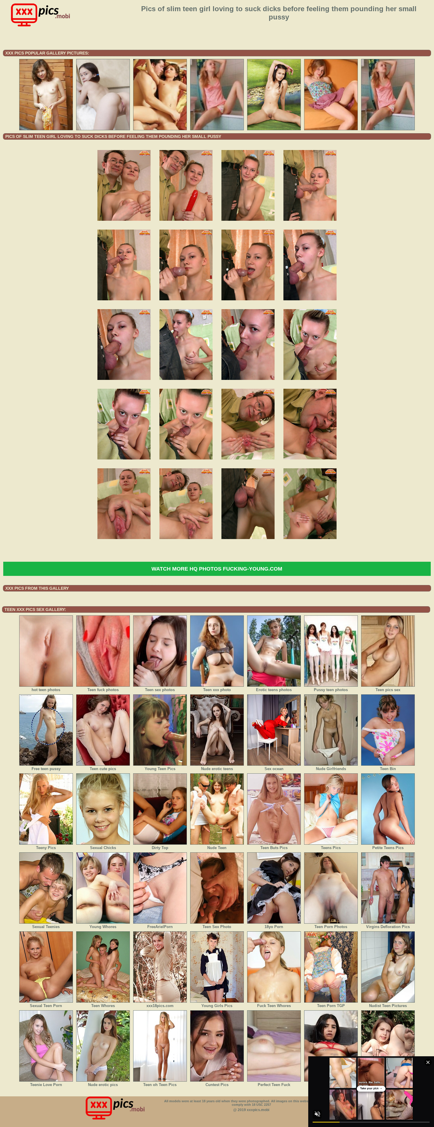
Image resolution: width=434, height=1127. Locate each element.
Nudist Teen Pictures (388, 1006)
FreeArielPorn (160, 927)
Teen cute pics (103, 769)
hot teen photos (46, 690)
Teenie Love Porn (46, 1084)
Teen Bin (388, 769)
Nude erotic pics (103, 1084)
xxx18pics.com (160, 1006)
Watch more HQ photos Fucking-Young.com (216, 569)
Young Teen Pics (160, 769)
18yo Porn (274, 927)
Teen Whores (103, 1006)
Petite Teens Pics (388, 848)
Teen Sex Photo (217, 927)
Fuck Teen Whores (274, 1006)
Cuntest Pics (217, 1084)
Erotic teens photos (274, 690)
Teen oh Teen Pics (160, 1084)
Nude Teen (216, 848)
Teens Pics (331, 848)
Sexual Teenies (46, 927)
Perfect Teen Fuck (274, 1084)
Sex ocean (274, 769)
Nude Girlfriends (331, 769)
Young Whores (102, 927)
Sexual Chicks (103, 848)
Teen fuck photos (103, 690)
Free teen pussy (46, 769)
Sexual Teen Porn (46, 1006)
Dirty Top (160, 848)
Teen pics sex (388, 690)
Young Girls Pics (216, 1006)
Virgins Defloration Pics (388, 927)
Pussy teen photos (331, 690)
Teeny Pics (46, 848)
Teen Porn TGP (331, 1006)
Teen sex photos (160, 690)
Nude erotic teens (217, 769)
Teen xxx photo (217, 690)
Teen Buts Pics (274, 848)
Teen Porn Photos (330, 927)
